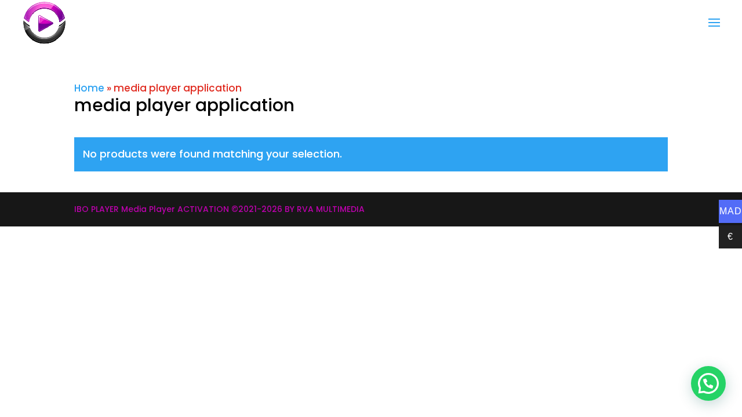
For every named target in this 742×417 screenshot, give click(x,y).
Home (89, 88)
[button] (708, 383)
